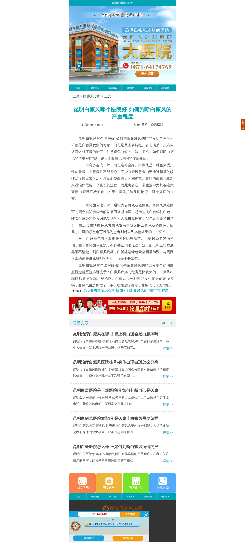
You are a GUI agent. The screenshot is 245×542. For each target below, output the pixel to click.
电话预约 (89, 538)
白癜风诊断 (92, 96)
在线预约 (130, 88)
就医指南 (148, 88)
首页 (78, 88)
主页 (76, 96)
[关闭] (145, 514)
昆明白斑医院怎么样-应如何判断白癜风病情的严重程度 (125, 290)
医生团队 (113, 88)
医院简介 (95, 88)
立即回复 (129, 538)
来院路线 (165, 88)
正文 (107, 96)
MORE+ (166, 323)
